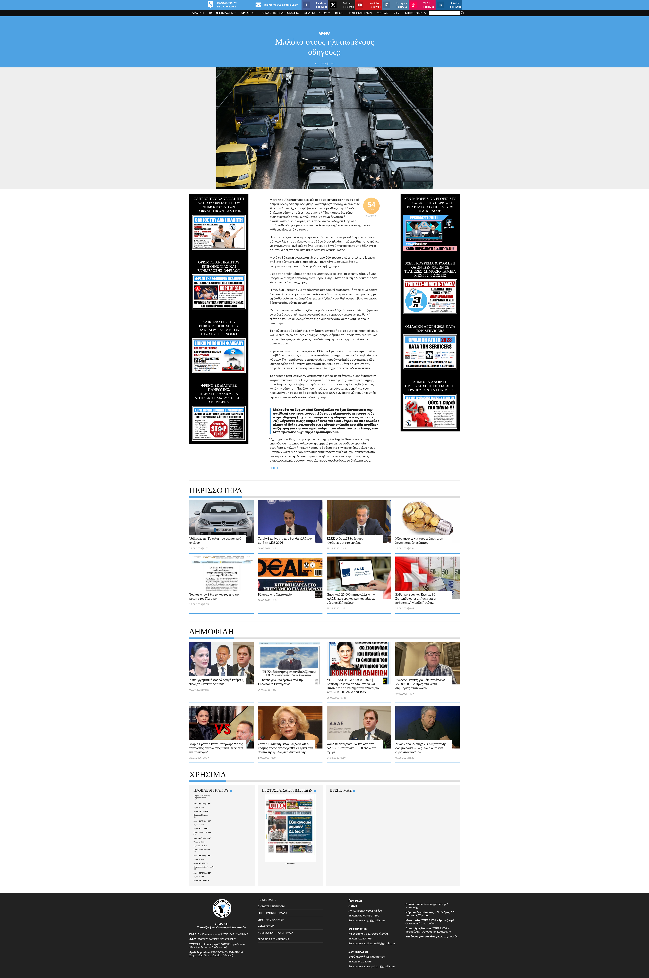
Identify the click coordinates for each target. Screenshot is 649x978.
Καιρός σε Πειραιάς (201, 815)
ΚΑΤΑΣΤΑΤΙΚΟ (266, 926)
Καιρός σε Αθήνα (200, 797)
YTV (396, 13)
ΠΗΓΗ (274, 468)
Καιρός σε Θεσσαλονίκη (202, 832)
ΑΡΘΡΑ (324, 33)
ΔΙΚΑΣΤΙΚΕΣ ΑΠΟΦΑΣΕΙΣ (280, 13)
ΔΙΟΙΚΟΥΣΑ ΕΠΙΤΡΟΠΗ (271, 906)
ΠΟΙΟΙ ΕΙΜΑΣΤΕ (221, 13)
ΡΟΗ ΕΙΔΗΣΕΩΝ (360, 13)
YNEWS (382, 13)
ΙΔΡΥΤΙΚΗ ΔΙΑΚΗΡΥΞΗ (271, 919)
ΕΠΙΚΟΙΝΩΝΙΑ (415, 13)
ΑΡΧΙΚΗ (198, 13)
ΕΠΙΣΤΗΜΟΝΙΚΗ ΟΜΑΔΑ (272, 912)
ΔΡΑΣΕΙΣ (247, 13)
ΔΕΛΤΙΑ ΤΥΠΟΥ (315, 13)
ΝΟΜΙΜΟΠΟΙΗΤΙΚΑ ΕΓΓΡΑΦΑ (275, 932)
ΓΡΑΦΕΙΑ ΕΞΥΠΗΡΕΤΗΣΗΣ (273, 939)
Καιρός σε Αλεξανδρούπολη (204, 867)
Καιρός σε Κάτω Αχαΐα (202, 849)
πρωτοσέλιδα (290, 863)
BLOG (339, 13)
